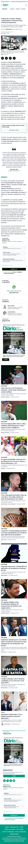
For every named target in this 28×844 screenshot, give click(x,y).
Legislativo (12, 9)
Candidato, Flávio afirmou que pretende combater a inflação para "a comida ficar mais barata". (13, 430)
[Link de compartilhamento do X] (10, 58)
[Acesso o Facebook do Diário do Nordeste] (7, 780)
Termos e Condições (17, 272)
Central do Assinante (9, 829)
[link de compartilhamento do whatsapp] (2, 58)
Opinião (3, 712)
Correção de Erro (14, 834)
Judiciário (18, 9)
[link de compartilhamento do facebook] (6, 58)
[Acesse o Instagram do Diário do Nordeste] (4, 780)
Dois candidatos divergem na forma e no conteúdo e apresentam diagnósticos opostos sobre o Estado (11, 721)
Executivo (23, 9)
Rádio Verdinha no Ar (6, 1)
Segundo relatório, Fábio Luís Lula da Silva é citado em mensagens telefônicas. (12, 610)
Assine (21, 827)
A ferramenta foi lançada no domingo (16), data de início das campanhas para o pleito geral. (13, 572)
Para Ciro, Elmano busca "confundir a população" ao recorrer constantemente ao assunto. (13, 501)
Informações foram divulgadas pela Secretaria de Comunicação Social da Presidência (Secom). (14, 394)
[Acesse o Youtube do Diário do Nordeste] (14, 780)
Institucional (20, 829)
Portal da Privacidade (20, 831)
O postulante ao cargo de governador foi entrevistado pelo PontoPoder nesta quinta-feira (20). (13, 685)
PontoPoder (4, 9)
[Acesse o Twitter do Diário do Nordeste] (10, 780)
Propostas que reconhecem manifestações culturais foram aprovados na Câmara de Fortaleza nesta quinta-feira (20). (13, 537)
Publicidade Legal (14, 827)
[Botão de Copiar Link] (14, 58)
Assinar (6, 359)
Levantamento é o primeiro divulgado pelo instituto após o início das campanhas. (14, 465)
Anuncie (7, 827)
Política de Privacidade (9, 273)
